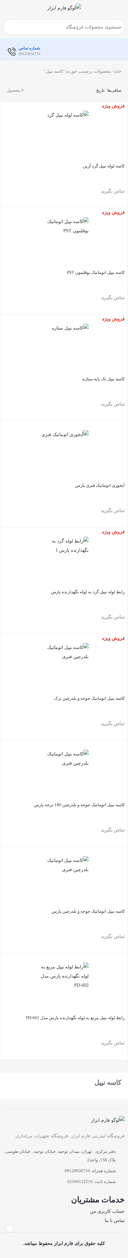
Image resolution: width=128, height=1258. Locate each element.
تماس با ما (115, 1220)
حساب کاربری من (107, 1211)
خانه (117, 71)
